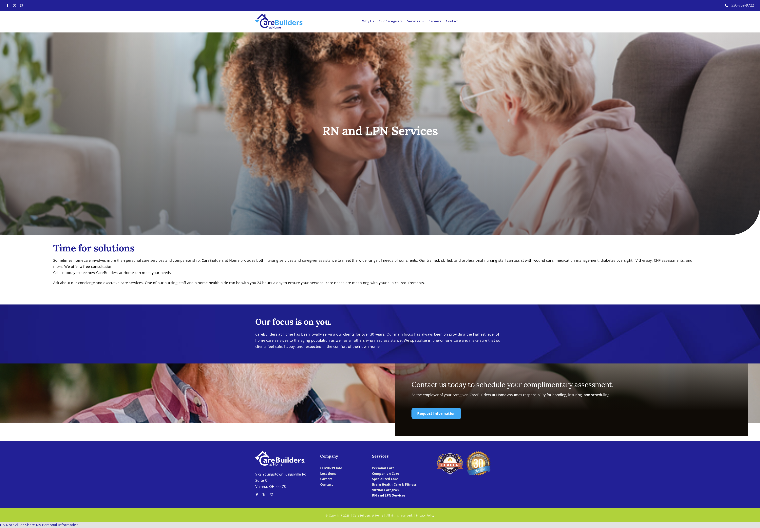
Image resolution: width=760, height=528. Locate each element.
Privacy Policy (425, 515)
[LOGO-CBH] (279, 15)
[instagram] (21, 5)
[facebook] (7, 5)
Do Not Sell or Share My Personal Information (39, 524)
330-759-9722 (742, 5)
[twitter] (14, 5)
